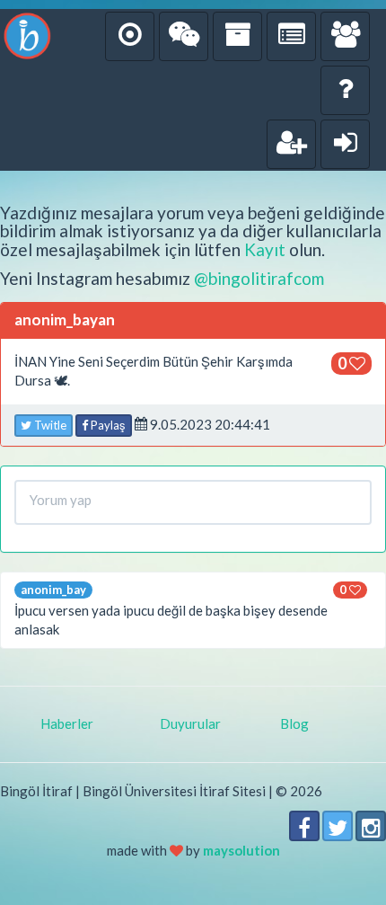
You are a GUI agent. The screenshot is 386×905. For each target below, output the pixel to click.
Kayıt (264, 249)
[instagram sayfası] (370, 826)
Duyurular (190, 723)
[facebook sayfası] (304, 826)
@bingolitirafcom (259, 278)
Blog (294, 723)
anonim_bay (53, 589)
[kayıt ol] (291, 144)
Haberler (66, 723)
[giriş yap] (345, 144)
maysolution (241, 850)
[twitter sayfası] (337, 826)
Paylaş (107, 425)
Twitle (48, 425)
